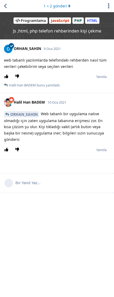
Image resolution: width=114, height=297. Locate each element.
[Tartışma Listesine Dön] (5, 6)
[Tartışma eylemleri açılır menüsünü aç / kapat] (108, 6)
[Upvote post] (7, 76)
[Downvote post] (18, 76)
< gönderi (55, 5)
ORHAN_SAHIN (24, 114)
